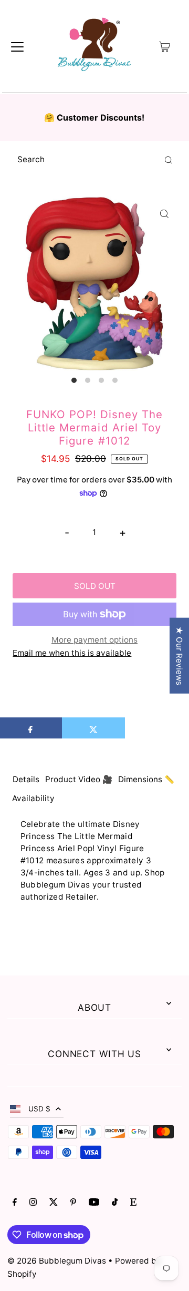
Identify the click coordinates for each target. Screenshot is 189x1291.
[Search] (168, 159)
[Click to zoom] (164, 213)
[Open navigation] (17, 47)
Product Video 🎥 (78, 779)
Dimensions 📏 (146, 779)
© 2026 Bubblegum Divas (57, 1261)
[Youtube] (94, 1203)
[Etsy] (133, 1203)
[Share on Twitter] (93, 727)
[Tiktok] (115, 1203)
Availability (33, 798)
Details (26, 779)
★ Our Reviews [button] (179, 655)
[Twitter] (53, 1203)
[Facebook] (15, 1203)
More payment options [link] (94, 640)
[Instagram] (33, 1203)
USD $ (39, 1109)
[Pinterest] (73, 1203)
